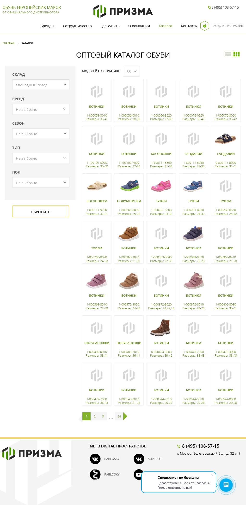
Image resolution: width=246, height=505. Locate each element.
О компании (139, 25)
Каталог (165, 25)
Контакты (189, 25)
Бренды (47, 25)
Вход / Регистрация (227, 25)
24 (119, 416)
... (111, 416)
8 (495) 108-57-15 (225, 7)
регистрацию (96, 412)
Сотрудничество (77, 25)
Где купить (110, 25)
